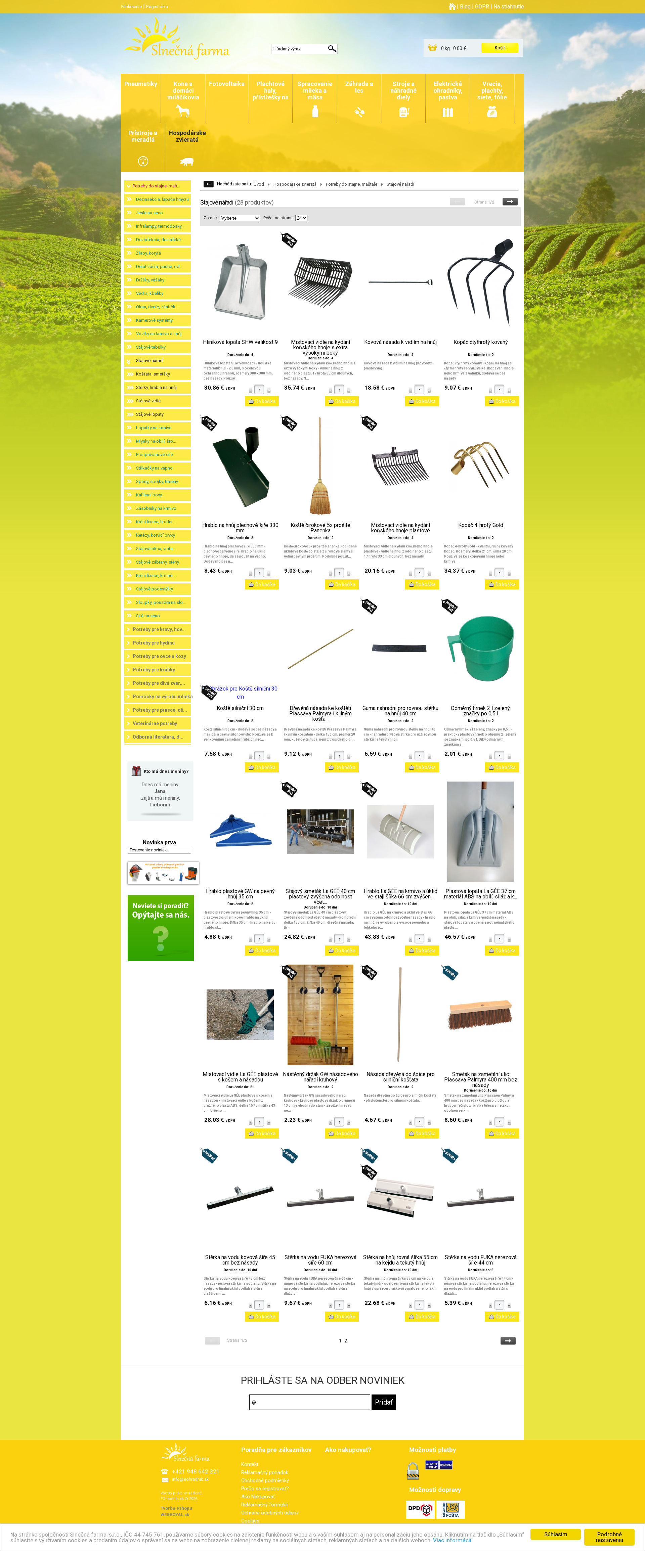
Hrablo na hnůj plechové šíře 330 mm (240, 528)
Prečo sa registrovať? (265, 1489)
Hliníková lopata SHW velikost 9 (240, 342)
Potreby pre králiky (154, 669)
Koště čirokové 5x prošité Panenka (320, 528)
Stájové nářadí (150, 360)
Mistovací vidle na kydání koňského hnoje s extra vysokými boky (320, 348)
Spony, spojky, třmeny (157, 481)
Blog (465, 6)
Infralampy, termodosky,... (160, 226)
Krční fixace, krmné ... (156, 575)
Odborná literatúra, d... (158, 737)
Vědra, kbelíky (149, 293)
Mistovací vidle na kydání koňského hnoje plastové (400, 528)
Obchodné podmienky (265, 1480)
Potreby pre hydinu (154, 643)
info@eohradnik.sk (190, 1479)
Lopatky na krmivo (154, 427)
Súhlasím (555, 1534)
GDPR (482, 6)
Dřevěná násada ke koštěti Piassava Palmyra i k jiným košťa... (320, 714)
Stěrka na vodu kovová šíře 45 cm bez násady (240, 1260)
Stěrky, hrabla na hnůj (156, 387)
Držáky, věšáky (150, 279)
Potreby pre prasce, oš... (160, 710)
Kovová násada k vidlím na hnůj (400, 342)
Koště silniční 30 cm (240, 708)
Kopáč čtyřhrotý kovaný (481, 342)
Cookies (250, 1521)
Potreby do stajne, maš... (156, 185)
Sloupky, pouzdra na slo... (161, 602)
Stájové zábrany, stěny (157, 562)
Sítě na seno (148, 615)
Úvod (259, 184)
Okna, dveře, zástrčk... (157, 306)
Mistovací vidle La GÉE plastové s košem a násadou (240, 1077)
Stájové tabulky (151, 347)
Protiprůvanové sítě (154, 454)
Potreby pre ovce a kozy (159, 656)
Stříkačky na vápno (154, 468)
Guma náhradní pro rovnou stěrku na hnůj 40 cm (400, 711)
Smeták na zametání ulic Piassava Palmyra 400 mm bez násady (480, 1080)
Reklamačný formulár (264, 1505)
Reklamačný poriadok (264, 1472)
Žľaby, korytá (148, 253)
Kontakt (249, 1464)
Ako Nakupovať (258, 1497)
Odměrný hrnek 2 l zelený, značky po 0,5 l (481, 711)
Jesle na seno (149, 212)
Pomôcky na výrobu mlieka (163, 696)
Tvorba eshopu (176, 1508)
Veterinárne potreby (155, 723)
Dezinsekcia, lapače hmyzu (162, 199)
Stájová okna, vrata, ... (157, 548)
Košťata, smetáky (153, 373)
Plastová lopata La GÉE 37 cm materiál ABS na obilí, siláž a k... (480, 894)
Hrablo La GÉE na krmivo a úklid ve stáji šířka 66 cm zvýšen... (400, 894)
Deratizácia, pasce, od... (159, 266)
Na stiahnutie (508, 6)
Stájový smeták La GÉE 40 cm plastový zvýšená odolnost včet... (320, 897)
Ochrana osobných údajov (270, 1513)
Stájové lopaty (150, 414)
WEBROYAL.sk (175, 1514)
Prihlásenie (131, 6)
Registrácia (157, 6)
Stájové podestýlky (154, 588)
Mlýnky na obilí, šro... (156, 441)
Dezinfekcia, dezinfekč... (160, 239)
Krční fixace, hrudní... (155, 521)
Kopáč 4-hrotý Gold (480, 525)
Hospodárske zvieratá (294, 184)
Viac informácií (452, 1540)
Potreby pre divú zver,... (159, 683)
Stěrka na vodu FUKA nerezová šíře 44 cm (481, 1260)
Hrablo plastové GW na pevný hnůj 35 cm (240, 894)
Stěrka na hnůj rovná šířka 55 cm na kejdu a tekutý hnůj (400, 1260)
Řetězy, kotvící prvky (155, 535)
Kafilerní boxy (149, 494)
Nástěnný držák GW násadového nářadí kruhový (320, 1077)
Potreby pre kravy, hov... (159, 629)
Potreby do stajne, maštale (351, 184)
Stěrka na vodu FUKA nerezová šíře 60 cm (320, 1260)
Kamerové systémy (154, 320)
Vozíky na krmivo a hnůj (158, 333)
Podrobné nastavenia (609, 1537)
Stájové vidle (148, 400)
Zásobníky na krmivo (156, 508)
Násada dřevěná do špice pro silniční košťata (401, 1077)
